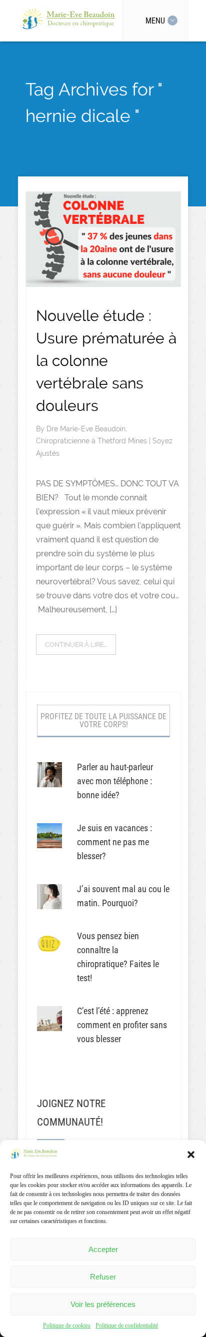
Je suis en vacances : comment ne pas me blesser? (114, 842)
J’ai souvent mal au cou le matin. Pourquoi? (123, 896)
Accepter (103, 1249)
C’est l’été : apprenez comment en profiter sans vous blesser (122, 1025)
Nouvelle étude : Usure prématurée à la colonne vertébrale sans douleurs (106, 360)
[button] (191, 1155)
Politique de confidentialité (127, 1325)
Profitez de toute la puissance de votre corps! (103, 720)
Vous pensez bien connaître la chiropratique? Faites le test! (118, 957)
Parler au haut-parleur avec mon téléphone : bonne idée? (115, 781)
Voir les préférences (103, 1304)
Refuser (103, 1277)
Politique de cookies (66, 1325)
